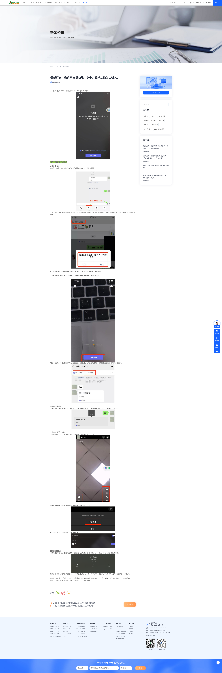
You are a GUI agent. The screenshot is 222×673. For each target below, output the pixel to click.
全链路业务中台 (93, 626)
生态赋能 (66, 2)
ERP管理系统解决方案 (55, 636)
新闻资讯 (131, 629)
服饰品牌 (153, 120)
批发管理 (161, 120)
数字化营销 (155, 124)
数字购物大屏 (66, 629)
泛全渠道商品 (147, 129)
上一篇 (74, 603)
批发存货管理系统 (120, 638)
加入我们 (131, 633)
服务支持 (57, 2)
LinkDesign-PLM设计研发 (121, 629)
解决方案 (38, 2)
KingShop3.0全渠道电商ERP (108, 629)
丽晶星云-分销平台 (80, 629)
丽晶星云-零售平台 (80, 626)
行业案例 (48, 2)
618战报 (146, 120)
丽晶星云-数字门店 (80, 631)
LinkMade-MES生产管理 (121, 633)
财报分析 (146, 124)
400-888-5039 (156, 625)
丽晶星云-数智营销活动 (81, 636)
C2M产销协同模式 (159, 129)
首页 (24, 2)
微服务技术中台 (93, 631)
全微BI (64, 636)
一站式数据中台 (93, 629)
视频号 (153, 116)
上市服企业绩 (161, 116)
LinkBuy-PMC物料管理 (121, 631)
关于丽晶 (85, 2)
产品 (30, 2)
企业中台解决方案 (54, 633)
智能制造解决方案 (54, 631)
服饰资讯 (146, 116)
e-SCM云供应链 (119, 626)
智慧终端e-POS (67, 626)
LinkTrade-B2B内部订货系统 (121, 636)
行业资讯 (66, 66)
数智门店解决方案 (54, 626)
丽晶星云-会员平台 (80, 633)
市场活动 (131, 631)
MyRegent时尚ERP (107, 626)
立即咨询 (217, 2)
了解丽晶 (131, 626)
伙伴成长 (76, 2)
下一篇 (73, 606)
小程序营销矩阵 (67, 633)
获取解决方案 (156, 92)
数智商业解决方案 (54, 629)
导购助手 (65, 631)
